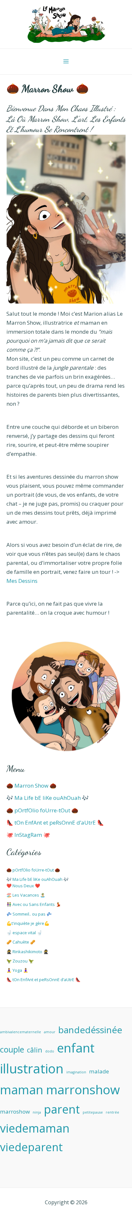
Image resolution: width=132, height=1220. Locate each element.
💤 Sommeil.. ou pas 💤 (29, 914)
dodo (49, 1051)
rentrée (112, 1112)
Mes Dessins (21, 580)
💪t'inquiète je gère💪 (27, 923)
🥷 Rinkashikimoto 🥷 (27, 951)
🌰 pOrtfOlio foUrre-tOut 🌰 (42, 810)
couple (12, 1049)
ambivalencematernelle (20, 1032)
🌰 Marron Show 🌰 (31, 785)
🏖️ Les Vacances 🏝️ (25, 895)
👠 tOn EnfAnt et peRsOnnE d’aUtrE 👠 (55, 822)
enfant (76, 1047)
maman (21, 1089)
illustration (31, 1068)
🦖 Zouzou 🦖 (20, 961)
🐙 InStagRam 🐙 (28, 834)
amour (49, 1032)
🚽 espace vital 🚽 (24, 932)
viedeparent (31, 1146)
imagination (76, 1072)
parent (62, 1109)
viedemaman (35, 1128)
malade (99, 1071)
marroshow (15, 1111)
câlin (34, 1049)
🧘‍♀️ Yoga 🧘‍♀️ (17, 970)
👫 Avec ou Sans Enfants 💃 (33, 904)
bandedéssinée (90, 1030)
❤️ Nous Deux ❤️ (23, 886)
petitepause (93, 1112)
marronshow (83, 1089)
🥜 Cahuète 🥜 (20, 942)
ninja (37, 1112)
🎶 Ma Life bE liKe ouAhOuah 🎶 (47, 797)
